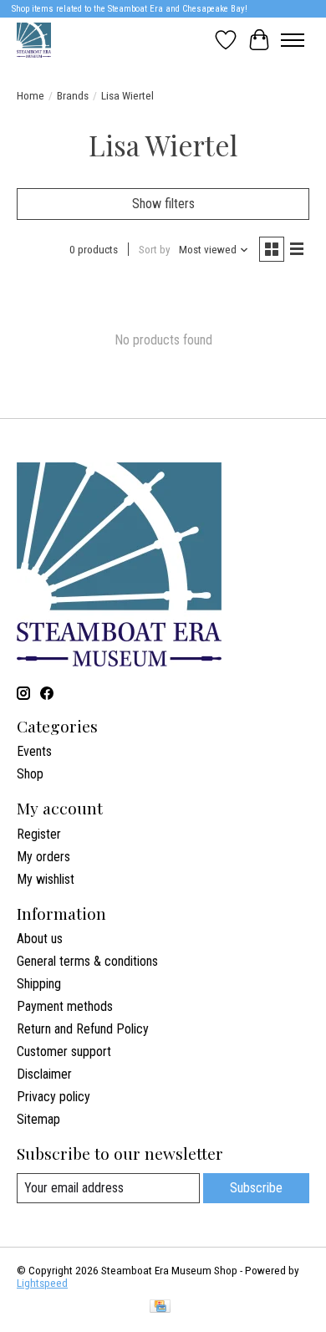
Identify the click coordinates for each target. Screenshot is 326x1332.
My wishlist (45, 879)
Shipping (39, 984)
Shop (30, 774)
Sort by (155, 249)
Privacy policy (53, 1097)
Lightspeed (42, 1283)
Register (39, 834)
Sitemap (38, 1119)
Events (34, 751)
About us (40, 939)
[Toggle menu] (292, 40)
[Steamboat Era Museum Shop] (34, 40)
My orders (43, 857)
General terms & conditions (87, 961)
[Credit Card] (160, 1307)
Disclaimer (44, 1074)
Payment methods (65, 1006)
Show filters (163, 204)
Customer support (64, 1051)
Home (30, 95)
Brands (73, 95)
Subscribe (256, 1188)
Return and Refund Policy (83, 1029)
